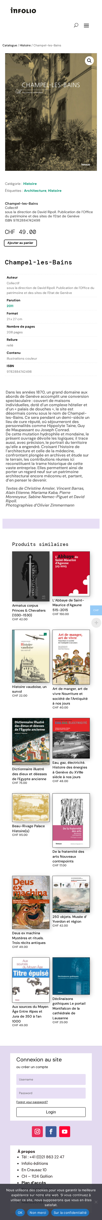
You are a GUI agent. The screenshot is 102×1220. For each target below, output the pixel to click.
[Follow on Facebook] (51, 1131)
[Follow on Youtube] (64, 1131)
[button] (89, 60)
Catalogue (9, 45)
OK (20, 1213)
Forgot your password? (32, 1102)
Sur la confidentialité (70, 1213)
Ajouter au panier (20, 243)
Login (51, 1112)
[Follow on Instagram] (37, 1131)
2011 (10, 306)
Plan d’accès (34, 1182)
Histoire (25, 45)
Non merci (38, 1213)
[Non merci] (95, 1201)
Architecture (35, 190)
